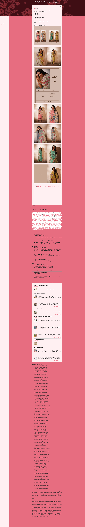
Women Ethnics (55, 212)
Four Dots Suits (39, 225)
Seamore (61, 214)
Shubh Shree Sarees (35, 214)
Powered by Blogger (47, 525)
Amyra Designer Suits (36, 228)
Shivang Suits (47, 214)
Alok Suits (47, 228)
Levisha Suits (57, 220)
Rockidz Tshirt (47, 215)
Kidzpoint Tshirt (45, 221)
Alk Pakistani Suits (51, 228)
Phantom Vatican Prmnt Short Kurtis (39, 347)
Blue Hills (37, 227)
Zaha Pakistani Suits (38, 212)
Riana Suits (56, 215)
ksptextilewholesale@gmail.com (55, 276)
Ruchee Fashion (40, 215)
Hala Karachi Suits (40, 224)
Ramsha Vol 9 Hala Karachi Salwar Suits (39, 293)
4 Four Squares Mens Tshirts (39, 229)
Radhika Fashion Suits (51, 216)
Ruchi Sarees (36, 215)
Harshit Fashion (35, 224)
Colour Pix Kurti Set (46, 226)
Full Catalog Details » (57, 291)
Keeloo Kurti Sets (39, 222)
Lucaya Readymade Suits (47, 220)
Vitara (60, 212)
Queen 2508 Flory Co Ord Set (38, 308)
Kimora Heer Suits (35, 221)
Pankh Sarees (41, 217)
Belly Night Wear (50, 227)
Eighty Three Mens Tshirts (55, 225)
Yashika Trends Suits (48, 212)
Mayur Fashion (36, 219)
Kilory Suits (42, 221)
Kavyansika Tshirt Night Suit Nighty (45, 222)
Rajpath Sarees (37, 216)
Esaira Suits (50, 225)
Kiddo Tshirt (48, 221)
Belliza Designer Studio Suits (56, 227)
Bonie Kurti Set (34, 227)
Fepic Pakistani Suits (43, 225)
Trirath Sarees (47, 213)
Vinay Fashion (35, 213)
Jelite (58, 223)
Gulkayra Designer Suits (55, 224)
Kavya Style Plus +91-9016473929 (40, 1)
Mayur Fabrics (39, 219)
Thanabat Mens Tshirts (54, 213)
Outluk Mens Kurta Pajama (50, 217)
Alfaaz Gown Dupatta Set (56, 228)
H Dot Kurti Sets (44, 224)
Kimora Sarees (38, 221)
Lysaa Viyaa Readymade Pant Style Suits (39, 331)
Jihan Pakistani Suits (55, 223)
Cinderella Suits (50, 226)
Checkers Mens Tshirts (55, 226)
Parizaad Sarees (34, 217)
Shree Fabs (44, 214)
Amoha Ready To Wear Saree (42, 228)
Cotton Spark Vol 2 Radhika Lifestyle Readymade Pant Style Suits (43, 316)
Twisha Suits (44, 213)
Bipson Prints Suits (46, 227)
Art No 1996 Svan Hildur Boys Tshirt (39, 324)
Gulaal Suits (60, 224)
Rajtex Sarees (34, 216)
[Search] (61, 2)
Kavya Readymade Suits (51, 222)
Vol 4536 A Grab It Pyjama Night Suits (39, 339)
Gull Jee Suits (50, 224)
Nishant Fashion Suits (39, 218)
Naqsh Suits (43, 218)
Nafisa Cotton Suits (47, 218)
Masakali (60, 219)
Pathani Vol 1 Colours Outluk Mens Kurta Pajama (41, 285)
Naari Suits (51, 218)
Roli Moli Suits (44, 215)
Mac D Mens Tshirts (42, 220)
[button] (60, 6)
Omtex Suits (57, 217)
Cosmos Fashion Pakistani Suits (40, 226)
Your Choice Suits (43, 212)
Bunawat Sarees (60, 226)
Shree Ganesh (40, 214)
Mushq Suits (54, 218)
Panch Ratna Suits (45, 217)
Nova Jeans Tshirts (35, 218)
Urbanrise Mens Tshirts (39, 213)
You (45, 212)
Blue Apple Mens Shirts (41, 227)
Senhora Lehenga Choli (56, 214)
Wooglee (52, 212)
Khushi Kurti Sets (52, 221)
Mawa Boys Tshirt (55, 219)
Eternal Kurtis (47, 225)
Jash (59, 223)
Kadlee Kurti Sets (40, 223)
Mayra (46, 219)
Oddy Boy (60, 217)
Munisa (56, 218)
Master (58, 219)
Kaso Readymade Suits (57, 222)
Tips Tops (50, 213)
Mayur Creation (43, 219)
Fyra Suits (36, 225)
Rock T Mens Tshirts (52, 215)
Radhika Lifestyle (47, 216)
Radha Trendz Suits (57, 216)
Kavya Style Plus (2, 23)
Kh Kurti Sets (55, 221)
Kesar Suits (35, 222)
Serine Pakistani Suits (51, 214)
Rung (34, 215)
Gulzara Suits (47, 224)
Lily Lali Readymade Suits (53, 220)
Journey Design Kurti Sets (45, 223)
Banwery (60, 227)
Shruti (38, 214)
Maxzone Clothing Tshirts (50, 219)
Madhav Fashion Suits (36, 220)
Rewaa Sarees (59, 215)
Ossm (54, 217)
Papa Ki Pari (38, 217)
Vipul (33, 213)
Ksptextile (2, 24)
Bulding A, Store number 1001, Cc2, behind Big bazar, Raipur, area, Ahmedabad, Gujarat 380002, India (48, 186)
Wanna (58, 212)
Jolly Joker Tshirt (50, 223)
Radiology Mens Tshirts (42, 216)
